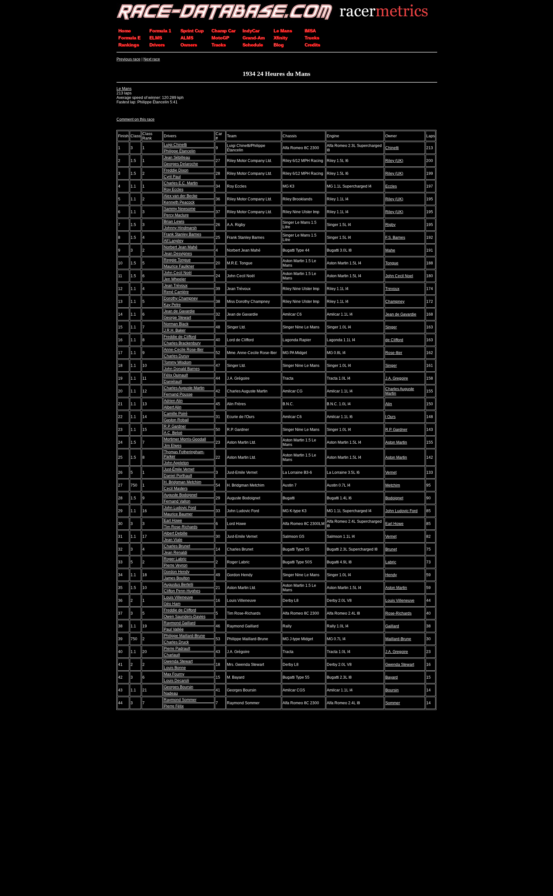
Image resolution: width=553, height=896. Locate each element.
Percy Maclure (176, 215)
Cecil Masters (176, 488)
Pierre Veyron (176, 565)
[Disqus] (276, 803)
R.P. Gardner (175, 426)
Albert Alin (172, 407)
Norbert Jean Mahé (180, 247)
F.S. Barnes (395, 237)
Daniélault (173, 381)
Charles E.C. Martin (181, 183)
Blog (279, 44)
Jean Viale (173, 539)
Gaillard (392, 626)
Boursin (392, 690)
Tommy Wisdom (177, 362)
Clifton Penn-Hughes (182, 591)
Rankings (128, 44)
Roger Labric (175, 559)
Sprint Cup (192, 30)
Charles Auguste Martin (184, 388)
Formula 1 (160, 30)
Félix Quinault (176, 375)
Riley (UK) (394, 160)
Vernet (391, 472)
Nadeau (171, 693)
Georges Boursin (178, 687)
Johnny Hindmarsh (180, 228)
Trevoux (392, 289)
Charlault (172, 655)
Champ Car (224, 30)
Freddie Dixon (176, 170)
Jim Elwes (172, 445)
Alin (388, 404)
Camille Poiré (176, 413)
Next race (151, 59)
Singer (391, 327)
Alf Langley (173, 240)
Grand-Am (254, 37)
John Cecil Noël (178, 272)
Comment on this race (135, 119)
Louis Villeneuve (178, 597)
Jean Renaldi (175, 552)
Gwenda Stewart (178, 661)
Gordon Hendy (176, 571)
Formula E (129, 37)
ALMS (186, 37)
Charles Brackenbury (182, 343)
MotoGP (220, 37)
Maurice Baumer (178, 514)
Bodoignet (394, 498)
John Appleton (176, 463)
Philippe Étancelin (180, 151)
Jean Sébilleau (177, 157)
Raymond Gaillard (180, 623)
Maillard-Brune (398, 639)
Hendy (391, 575)
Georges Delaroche (181, 164)
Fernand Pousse (178, 394)
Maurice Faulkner (179, 266)
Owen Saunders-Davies (184, 616)
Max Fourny (174, 674)
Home (124, 30)
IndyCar (251, 30)
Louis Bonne (175, 668)
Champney (395, 301)
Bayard (391, 677)
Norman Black (176, 324)
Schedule (253, 44)
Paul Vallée (174, 629)
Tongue (391, 263)
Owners (188, 44)
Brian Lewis (174, 221)
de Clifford (394, 340)
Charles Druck (176, 642)
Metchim (392, 485)
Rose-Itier (393, 353)
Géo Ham (172, 603)
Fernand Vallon (177, 501)
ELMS (155, 37)
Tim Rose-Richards (180, 527)
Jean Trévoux (176, 285)
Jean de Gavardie (179, 311)
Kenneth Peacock (179, 202)
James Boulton (177, 578)
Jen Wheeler (175, 279)
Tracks (219, 44)
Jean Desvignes (178, 253)
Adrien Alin (173, 401)
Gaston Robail (176, 420)
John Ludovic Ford (180, 507)
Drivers (157, 44)
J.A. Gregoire (396, 378)
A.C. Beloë (173, 433)
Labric (390, 562)
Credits (312, 44)
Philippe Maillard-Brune (184, 636)
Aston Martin (396, 442)
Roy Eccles (173, 189)
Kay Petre (172, 305)
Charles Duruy (176, 356)
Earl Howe (173, 520)
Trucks (312, 37)
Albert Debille (176, 533)
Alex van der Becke (180, 196)
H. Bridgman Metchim (182, 482)
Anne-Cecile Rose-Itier (184, 349)
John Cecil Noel (399, 276)
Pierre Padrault (177, 648)
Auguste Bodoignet (180, 495)
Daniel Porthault (178, 475)
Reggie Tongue (177, 260)
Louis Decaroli (176, 680)
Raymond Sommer (180, 700)
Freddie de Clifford (180, 337)
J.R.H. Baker (175, 330)
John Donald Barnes (182, 369)
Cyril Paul (172, 176)
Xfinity (281, 37)
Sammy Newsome (180, 208)
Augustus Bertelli (178, 584)
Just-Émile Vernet (179, 469)
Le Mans (283, 30)
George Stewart (177, 317)
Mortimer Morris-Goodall (185, 439)
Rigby (390, 224)
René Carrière (176, 292)
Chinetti (392, 148)
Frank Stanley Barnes (182, 234)
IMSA (310, 30)
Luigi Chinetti (175, 144)
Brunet (391, 549)
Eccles (391, 186)
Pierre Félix (174, 706)
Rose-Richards (398, 613)
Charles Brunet (177, 546)
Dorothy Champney (181, 298)
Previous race (128, 59)
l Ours (390, 417)
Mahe (390, 250)
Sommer (392, 703)
